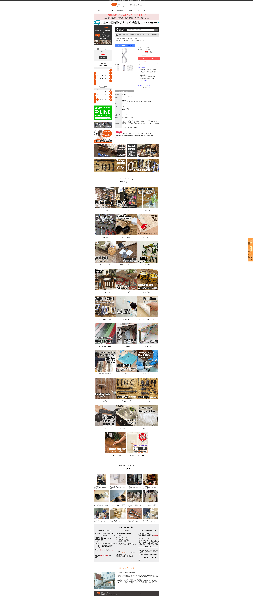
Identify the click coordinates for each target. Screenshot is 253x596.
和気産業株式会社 (127, 572)
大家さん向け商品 (120, 10)
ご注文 (138, 10)
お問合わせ (145, 10)
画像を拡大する (118, 64)
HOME (98, 10)
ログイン (154, 10)
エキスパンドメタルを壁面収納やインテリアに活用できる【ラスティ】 (134, 34)
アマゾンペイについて (125, 552)
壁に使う (120, 34)
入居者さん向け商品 (108, 10)
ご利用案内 (130, 10)
